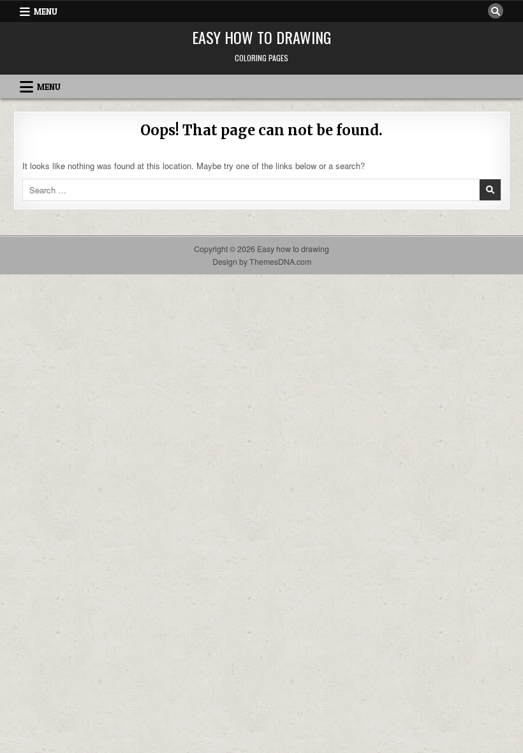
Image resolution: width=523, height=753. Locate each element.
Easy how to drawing (261, 37)
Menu (45, 11)
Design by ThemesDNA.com (261, 261)
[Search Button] (495, 11)
